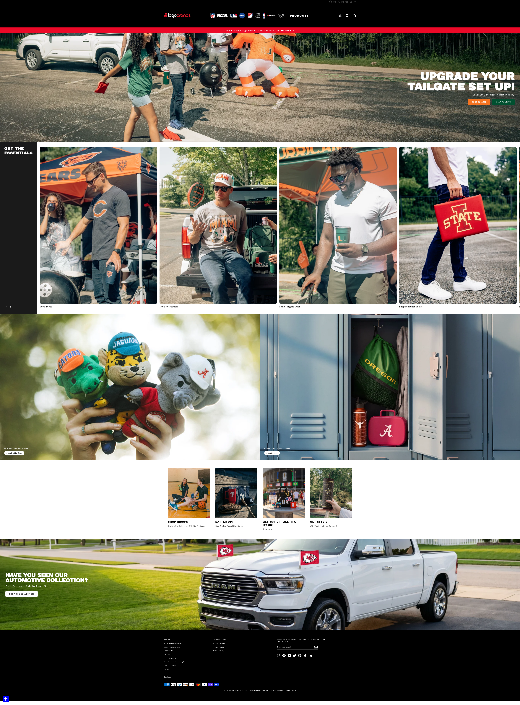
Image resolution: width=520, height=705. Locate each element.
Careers (167, 654)
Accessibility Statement (173, 643)
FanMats (167, 669)
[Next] (10, 307)
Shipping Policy (219, 643)
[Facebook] (330, 1)
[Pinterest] (351, 1)
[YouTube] (346, 1)
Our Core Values (170, 666)
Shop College (479, 102)
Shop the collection (21, 594)
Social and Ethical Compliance (176, 662)
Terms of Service (220, 640)
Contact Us (168, 651)
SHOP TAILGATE (503, 102)
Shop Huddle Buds (14, 453)
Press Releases (170, 658)
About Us (167, 640)
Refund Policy (218, 651)
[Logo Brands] (177, 15)
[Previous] (6, 307)
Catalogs (167, 677)
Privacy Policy (218, 647)
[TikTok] (355, 1)
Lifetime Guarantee (172, 647)
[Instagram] (335, 1)
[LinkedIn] (343, 1)
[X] (338, 1)
